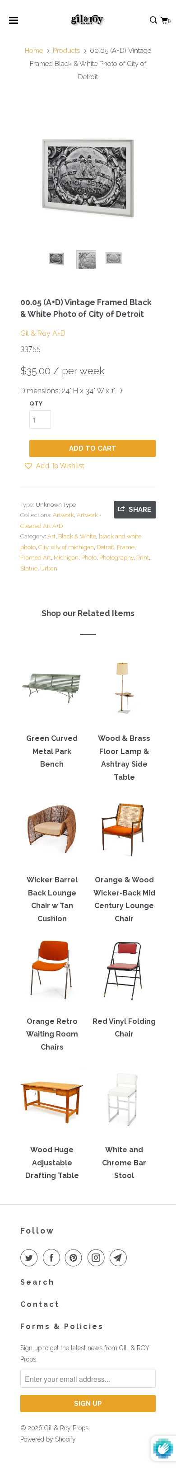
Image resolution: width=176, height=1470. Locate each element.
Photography (116, 557)
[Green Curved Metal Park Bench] (51, 691)
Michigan (66, 557)
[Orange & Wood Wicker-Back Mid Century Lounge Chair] (124, 832)
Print (142, 557)
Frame (125, 547)
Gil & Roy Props (66, 1428)
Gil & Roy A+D (42, 333)
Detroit (105, 547)
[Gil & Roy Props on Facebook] (53, 1257)
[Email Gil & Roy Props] (120, 1257)
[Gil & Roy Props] (88, 20)
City (43, 547)
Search (37, 1282)
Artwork (63, 515)
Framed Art (35, 557)
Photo (89, 557)
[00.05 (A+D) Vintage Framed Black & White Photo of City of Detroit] (88, 172)
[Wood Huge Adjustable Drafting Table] (51, 1102)
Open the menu (13, 23)
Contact (40, 1304)
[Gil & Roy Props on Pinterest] (75, 1257)
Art (51, 536)
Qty (35, 403)
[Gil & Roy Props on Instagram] (98, 1257)
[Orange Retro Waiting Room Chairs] (51, 974)
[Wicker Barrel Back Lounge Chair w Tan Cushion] (51, 832)
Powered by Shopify (48, 1439)
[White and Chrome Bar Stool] (124, 1102)
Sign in (143, 20)
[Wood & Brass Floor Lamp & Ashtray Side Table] (124, 691)
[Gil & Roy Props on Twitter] (30, 1257)
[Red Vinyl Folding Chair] (124, 974)
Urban (48, 568)
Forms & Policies (62, 1326)
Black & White (77, 536)
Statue (28, 568)
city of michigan (72, 547)
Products (66, 51)
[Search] (154, 20)
